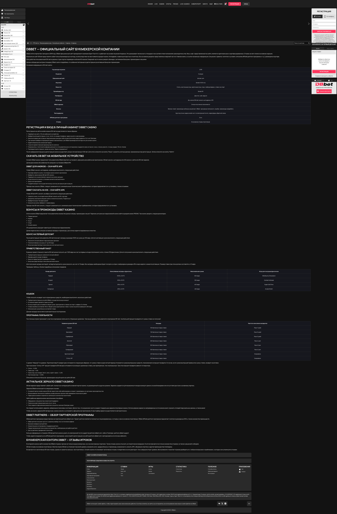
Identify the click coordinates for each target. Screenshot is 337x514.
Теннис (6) (7, 33)
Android (319, 80)
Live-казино (185, 4)
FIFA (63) (6, 57)
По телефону (330, 16)
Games (161, 4)
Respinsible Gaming (91, 473)
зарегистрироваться (324, 31)
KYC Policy (89, 486)
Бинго (205, 4)
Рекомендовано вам (46, 43)
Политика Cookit (91, 480)
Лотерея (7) (7, 70)
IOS (332, 80)
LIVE (7, 22)
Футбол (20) (7, 30)
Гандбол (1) (7, 65)
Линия (150, 4)
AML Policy (89, 484)
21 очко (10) (7, 86)
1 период (67, 43)
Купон (317, 48)
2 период (73, 43)
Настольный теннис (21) (11, 43)
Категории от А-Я (6, 54)
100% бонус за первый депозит (324, 44)
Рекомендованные (9, 10)
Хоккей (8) (7, 38)
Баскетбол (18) (8, 35)
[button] (28, 23)
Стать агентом (90, 478)
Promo (175, 4)
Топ (2, 27)
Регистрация (234, 4)
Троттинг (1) (7, 81)
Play (2, 83)
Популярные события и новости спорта (100, 460)
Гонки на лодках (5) (9, 67)
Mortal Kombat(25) (9, 59)
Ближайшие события (58, 43)
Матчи (37, 43)
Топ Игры (7, 17)
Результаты (13, 95)
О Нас (88, 469)
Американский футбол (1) (11, 46)
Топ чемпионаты (9, 14)
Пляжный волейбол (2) (10, 73)
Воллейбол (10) (8, 41)
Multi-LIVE (123, 471)
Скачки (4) (7, 75)
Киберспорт (196, 4)
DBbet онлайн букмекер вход (97, 455)
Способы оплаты (212, 469)
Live (156, 4)
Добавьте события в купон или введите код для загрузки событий (324, 61)
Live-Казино (152, 473)
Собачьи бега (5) (9, 78)
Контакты (89, 482)
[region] (168, 23)
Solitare (219, 4)
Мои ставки (330, 48)
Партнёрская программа (93, 475)
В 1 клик (318, 16)
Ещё (211, 4)
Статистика (13, 92)
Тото (122, 475)
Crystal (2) (7, 89)
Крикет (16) (7, 49)
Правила (89, 471)
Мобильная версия (212, 471)
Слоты (168, 4)
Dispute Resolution (91, 488)
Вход (246, 4)
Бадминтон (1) (8, 62)
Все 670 (3, 25)
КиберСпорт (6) (8, 51)
